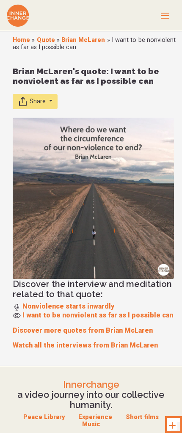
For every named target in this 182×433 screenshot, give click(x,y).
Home (21, 40)
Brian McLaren (83, 40)
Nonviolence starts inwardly (68, 306)
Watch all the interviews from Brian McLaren (85, 345)
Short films (142, 417)
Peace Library (44, 417)
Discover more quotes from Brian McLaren (83, 330)
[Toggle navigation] (165, 15)
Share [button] (37, 101)
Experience (95, 417)
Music (91, 424)
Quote (46, 40)
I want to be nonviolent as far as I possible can (97, 315)
